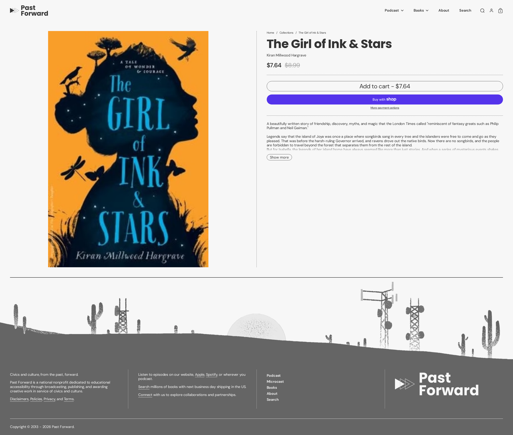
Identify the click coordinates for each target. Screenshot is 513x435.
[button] (482, 10)
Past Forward (63, 426)
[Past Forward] (29, 10)
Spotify (211, 374)
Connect (145, 394)
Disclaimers (19, 399)
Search (143, 386)
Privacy (49, 399)
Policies (36, 399)
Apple (199, 374)
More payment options (385, 107)
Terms (69, 399)
